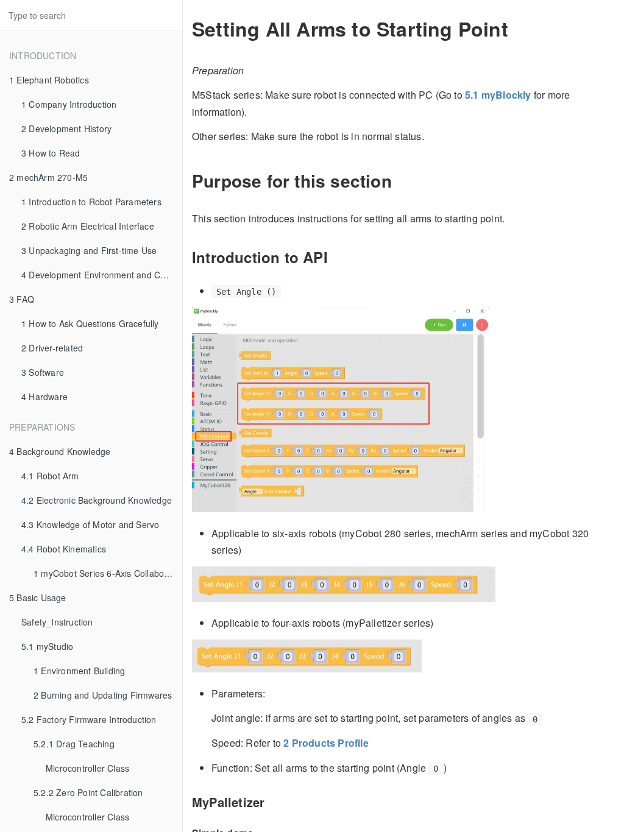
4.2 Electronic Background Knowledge (96, 500)
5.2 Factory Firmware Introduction (89, 719)
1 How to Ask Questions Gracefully (90, 323)
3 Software (42, 372)
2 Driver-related (52, 348)
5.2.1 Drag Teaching (74, 744)
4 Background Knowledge (59, 451)
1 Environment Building (79, 671)
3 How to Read (50, 153)
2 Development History (66, 128)
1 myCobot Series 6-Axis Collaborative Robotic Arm (108, 573)
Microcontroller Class (87, 768)
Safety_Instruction (57, 622)
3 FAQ (21, 299)
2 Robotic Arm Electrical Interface (87, 226)
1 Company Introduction (68, 104)
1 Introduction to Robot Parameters (91, 202)
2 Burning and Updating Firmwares (103, 695)
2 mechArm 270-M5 (48, 177)
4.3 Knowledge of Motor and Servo (90, 524)
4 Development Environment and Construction (101, 275)
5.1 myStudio (47, 646)
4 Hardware (44, 396)
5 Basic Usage (37, 597)
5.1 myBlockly (498, 95)
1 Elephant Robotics (49, 80)
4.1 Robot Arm (50, 476)
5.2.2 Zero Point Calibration (88, 792)
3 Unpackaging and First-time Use (89, 250)
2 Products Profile (326, 743)
